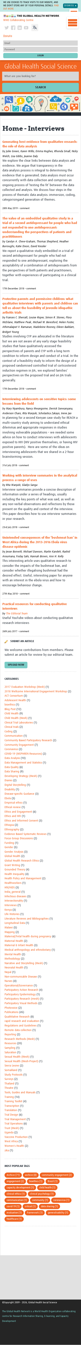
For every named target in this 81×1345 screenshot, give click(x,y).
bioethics (10, 704)
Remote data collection (18, 1030)
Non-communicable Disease (21, 976)
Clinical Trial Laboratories (19, 722)
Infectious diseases (15, 896)
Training (9, 1097)
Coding (9, 731)
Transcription (12, 1106)
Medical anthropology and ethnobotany (28, 950)
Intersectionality (14, 900)
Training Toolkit (13, 1101)
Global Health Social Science (40, 66)
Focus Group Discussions (19, 838)
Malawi (9, 927)
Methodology (12, 958)
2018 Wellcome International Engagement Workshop (36, 691)
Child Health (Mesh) (16, 718)
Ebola (8, 798)
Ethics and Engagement (18, 811)
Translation (11, 1110)
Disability (10, 789)
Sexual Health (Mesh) (17, 1056)
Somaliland (11, 1070)
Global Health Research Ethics (22, 860)
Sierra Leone (12, 1065)
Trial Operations (14, 1123)
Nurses (8, 981)
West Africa (11, 1141)
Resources (10, 1043)
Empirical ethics (13, 802)
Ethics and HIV (13, 816)
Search (40, 87)
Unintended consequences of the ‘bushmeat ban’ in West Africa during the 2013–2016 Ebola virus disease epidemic (39, 542)
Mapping (10, 932)
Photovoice (11, 1008)
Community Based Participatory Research (28, 740)
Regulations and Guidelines (21, 1025)
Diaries (8, 780)
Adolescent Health (15, 700)
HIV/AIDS (10, 887)
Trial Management (15, 1119)
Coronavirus (11, 749)
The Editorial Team (17, 613)
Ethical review (13, 807)
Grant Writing (12, 865)
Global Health (12, 856)
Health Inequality (14, 874)
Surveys (9, 1079)
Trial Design (11, 1114)
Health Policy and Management (23, 878)
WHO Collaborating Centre (18, 20)
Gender (9, 847)
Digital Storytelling (15, 785)
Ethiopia (9, 825)
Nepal (8, 972)
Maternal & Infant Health (19, 945)
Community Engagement (19, 745)
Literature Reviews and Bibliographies (27, 918)
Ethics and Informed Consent (21, 820)
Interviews (11, 905)
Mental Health (13, 954)
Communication (14, 736)
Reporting (10, 1034)
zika (7, 1150)
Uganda (9, 1132)
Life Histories (12, 914)
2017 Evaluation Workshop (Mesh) (25, 687)
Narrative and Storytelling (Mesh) (24, 963)
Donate (7, 36)
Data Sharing (12, 771)
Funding (9, 843)
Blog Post (10, 709)
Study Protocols (13, 1074)
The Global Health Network (31, 16)
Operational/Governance (19, 985)
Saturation (10, 1052)
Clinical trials (12, 727)
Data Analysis (12, 758)
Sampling (10, 1048)
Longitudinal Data (15, 923)
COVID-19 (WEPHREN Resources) (23, 753)
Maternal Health (14, 941)
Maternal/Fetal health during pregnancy (28, 936)
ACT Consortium (14, 695)
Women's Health (14, 1146)
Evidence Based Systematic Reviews (25, 834)
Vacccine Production (16, 1137)
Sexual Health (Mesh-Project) (21, 1061)
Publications (11, 1012)
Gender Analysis (14, 851)
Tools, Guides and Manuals (20, 1092)
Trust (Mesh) (12, 1128)
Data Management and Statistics (23, 762)
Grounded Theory (15, 869)
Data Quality (12, 767)
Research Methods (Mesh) (20, 1039)
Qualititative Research (17, 1016)
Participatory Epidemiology (20, 994)
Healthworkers (13, 883)
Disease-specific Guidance (19, 794)
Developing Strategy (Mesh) (21, 776)
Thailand (9, 1083)
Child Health (12, 713)
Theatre (9, 1088)
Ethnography (12, 829)
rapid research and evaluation (22, 1021)
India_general (13, 892)
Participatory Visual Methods (21, 1003)
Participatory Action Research (21, 990)
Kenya (8, 909)
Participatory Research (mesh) (22, 998)
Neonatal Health (14, 967)
